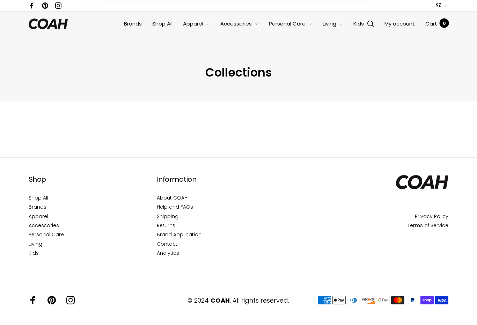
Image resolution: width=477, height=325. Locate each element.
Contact (167, 243)
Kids (358, 23)
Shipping (167, 216)
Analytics (168, 253)
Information (177, 179)
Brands (133, 23)
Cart (435, 23)
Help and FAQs (175, 206)
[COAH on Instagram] (58, 5)
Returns (166, 225)
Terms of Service (428, 225)
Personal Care (287, 23)
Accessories (236, 23)
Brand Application (179, 234)
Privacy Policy (431, 216)
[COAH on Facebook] (32, 5)
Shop (37, 179)
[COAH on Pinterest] (45, 5)
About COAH (172, 197)
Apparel (193, 23)
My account (399, 23)
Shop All (162, 23)
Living (329, 23)
